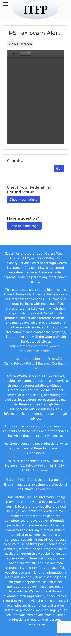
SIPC (58, 258)
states (35, 431)
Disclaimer (41, 470)
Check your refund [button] (23, 199)
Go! (58, 168)
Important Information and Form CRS (34, 359)
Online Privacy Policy (19, 363)
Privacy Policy (36, 465)
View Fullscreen (20, 44)
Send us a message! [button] (24, 226)
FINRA (48, 258)
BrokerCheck (44, 489)
